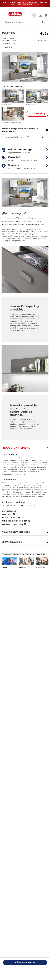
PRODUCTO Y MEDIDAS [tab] (16, 447)
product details (9, 518)
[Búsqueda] (38, 15)
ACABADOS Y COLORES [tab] (16, 532)
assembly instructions (12, 524)
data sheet (7, 514)
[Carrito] (45, 15)
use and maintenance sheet (14, 521)
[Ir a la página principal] (19, 14)
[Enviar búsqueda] (43, 22)
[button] (25, 67)
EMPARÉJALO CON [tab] (13, 542)
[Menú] (5, 15)
